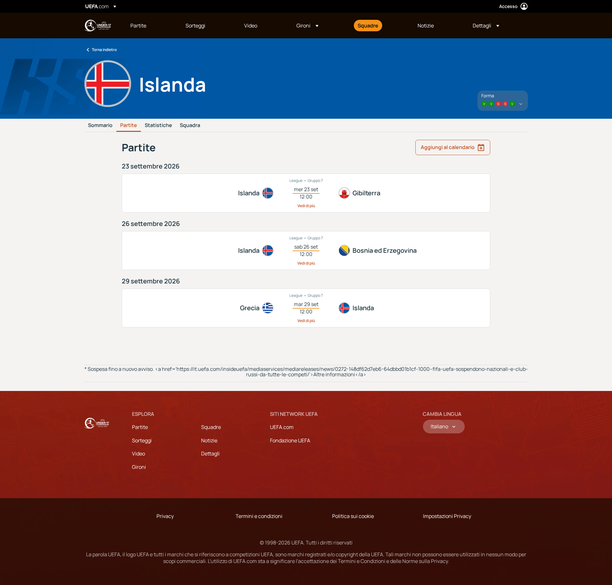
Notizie (209, 440)
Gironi (139, 466)
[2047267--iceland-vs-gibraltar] (306, 193)
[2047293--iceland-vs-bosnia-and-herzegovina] (306, 250)
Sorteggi (142, 440)
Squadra (190, 125)
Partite (128, 125)
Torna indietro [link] (104, 49)
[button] (307, 25)
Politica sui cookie (353, 516)
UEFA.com (282, 427)
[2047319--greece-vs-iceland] (306, 308)
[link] (138, 25)
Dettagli (210, 453)
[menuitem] (150, 25)
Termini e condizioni (259, 516)
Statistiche (158, 125)
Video (138, 453)
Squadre (211, 427)
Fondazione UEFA (290, 440)
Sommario (100, 125)
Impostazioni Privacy (447, 516)
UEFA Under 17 (97, 25)
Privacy (165, 516)
